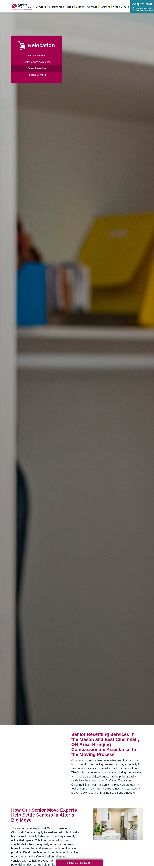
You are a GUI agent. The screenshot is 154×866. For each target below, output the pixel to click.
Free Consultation (79, 862)
